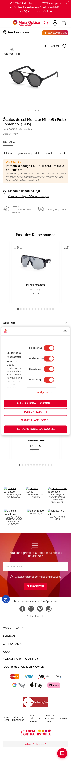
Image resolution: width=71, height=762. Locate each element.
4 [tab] (26, 309)
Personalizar (33, 411)
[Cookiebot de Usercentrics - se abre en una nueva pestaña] (51, 331)
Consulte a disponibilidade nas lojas (28, 196)
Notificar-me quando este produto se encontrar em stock (34, 153)
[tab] (35, 323)
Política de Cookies (33, 718)
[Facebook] (22, 608)
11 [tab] (47, 309)
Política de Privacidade (49, 577)
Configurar (42, 392)
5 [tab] (29, 309)
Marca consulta (55, 32)
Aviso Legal (6, 719)
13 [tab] (53, 309)
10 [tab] (44, 309)
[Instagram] (48, 608)
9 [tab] (41, 309)
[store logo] (26, 23)
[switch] (49, 358)
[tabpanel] (35, 272)
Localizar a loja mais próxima (23, 667)
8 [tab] (38, 309)
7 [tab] (35, 309)
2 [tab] (21, 309)
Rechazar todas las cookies (35, 428)
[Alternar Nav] (7, 23)
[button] (46, 23)
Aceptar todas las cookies (35, 403)
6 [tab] (32, 309)
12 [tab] (50, 309)
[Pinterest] (40, 608)
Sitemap (64, 718)
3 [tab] (24, 309)
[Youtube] (31, 608)
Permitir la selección (35, 420)
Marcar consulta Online (20, 659)
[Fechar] (67, 3)
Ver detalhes (25, 129)
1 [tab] (18, 309)
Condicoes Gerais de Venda (49, 718)
